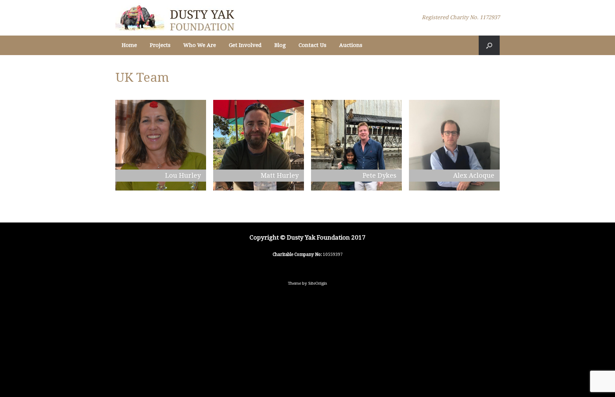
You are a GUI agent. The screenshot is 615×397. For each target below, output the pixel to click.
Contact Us (312, 45)
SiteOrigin (317, 283)
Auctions (350, 45)
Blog (280, 45)
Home (129, 45)
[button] (489, 45)
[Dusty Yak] (174, 18)
